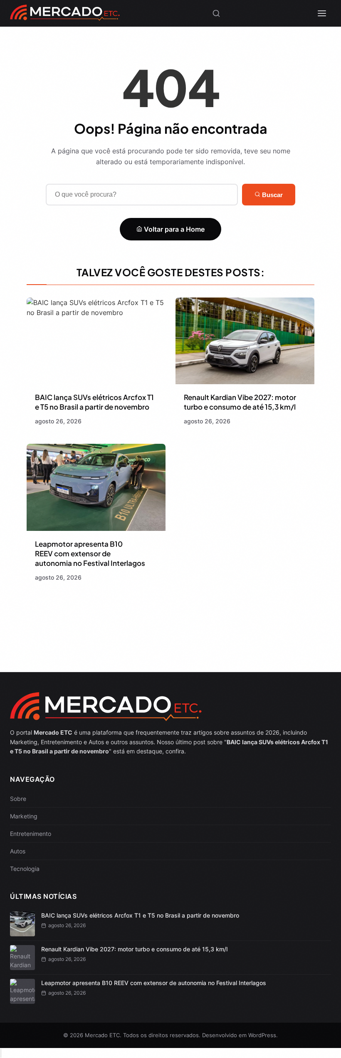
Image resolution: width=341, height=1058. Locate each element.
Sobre (18, 798)
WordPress (262, 1035)
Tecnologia (25, 868)
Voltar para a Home (173, 229)
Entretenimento (30, 833)
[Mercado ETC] (64, 16)
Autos (17, 851)
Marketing (23, 816)
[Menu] (322, 13)
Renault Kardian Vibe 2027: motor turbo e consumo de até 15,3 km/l (240, 402)
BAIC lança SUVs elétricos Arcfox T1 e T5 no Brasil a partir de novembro (94, 402)
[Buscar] (216, 13)
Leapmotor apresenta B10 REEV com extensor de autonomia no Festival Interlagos (90, 553)
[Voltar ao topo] (1, 1053)
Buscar (271, 194)
